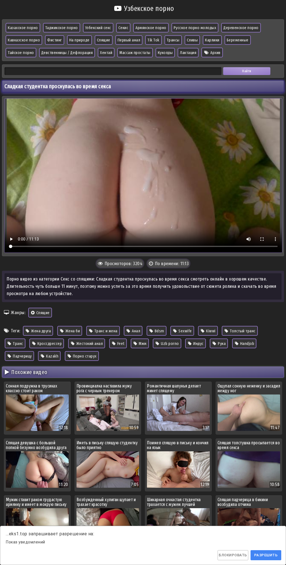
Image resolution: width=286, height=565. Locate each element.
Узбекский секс (98, 27)
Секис (123, 27)
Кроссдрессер (49, 343)
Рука (221, 343)
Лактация (188, 52)
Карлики (212, 40)
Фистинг (54, 40)
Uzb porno (169, 343)
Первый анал (129, 40)
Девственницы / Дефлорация (67, 52)
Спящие (103, 40)
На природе (79, 40)
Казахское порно (23, 27)
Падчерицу (22, 356)
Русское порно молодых (195, 27)
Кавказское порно (24, 40)
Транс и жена (105, 330)
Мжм (142, 343)
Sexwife (185, 330)
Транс (17, 343)
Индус (198, 343)
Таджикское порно (61, 27)
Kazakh (52, 356)
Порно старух (84, 356)
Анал (135, 330)
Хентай (106, 52)
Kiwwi (210, 330)
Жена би (72, 330)
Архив (215, 52)
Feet (120, 343)
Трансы (173, 40)
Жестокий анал (89, 343)
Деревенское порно (241, 27)
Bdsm (159, 330)
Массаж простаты (135, 52)
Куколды (165, 52)
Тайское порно (21, 52)
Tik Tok (153, 40)
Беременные (238, 40)
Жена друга (40, 330)
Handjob (246, 343)
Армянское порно (150, 27)
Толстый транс (242, 330)
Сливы (192, 40)
